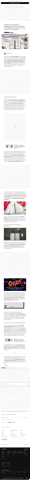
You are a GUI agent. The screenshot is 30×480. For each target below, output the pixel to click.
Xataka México (3, 471)
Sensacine (14, 453)
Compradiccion (4, 466)
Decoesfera (3, 465)
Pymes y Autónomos (8, 465)
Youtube (9, 422)
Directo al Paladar (20, 453)
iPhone (28, 19)
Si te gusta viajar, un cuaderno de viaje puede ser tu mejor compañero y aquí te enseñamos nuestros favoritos (19, 147)
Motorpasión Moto (25, 454)
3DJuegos (8, 453)
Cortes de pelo (13, 434)
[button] (9, 53)
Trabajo (22, 430)
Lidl (17, 19)
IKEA (21, 19)
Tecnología (11, 367)
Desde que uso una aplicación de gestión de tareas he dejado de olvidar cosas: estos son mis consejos (19, 340)
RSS (12, 422)
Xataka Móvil (3, 454)
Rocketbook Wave (7, 155)
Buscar (25, 444)
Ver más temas (4, 439)
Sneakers (3, 430)
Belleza (22, 432)
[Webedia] (4, 448)
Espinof (13, 454)
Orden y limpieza (4, 436)
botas (2, 434)
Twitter (11, 32)
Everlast (7, 365)
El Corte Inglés (14, 19)
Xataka (2, 453)
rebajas (8, 19)
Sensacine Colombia (14, 473)
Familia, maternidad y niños (14, 431)
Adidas (10, 19)
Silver (12, 432)
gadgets (15, 367)
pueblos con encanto (14, 436)
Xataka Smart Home (3, 457)
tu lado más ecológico (18, 63)
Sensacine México (15, 471)
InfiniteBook (11, 191)
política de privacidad (11, 419)
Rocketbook (6, 100)
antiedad (22, 436)
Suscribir (26, 417)
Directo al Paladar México (20, 472)
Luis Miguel (25, 19)
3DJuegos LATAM (9, 471)
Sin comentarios (7, 32)
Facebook (10, 32)
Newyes (6, 216)
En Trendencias (16, 144)
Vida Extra (8, 454)
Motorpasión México (25, 472)
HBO (19, 19)
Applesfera (3, 455)
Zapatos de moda (23, 434)
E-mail (13, 32)
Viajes (2, 432)
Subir (25, 449)
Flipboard (12, 32)
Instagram (11, 422)
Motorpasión (25, 453)
